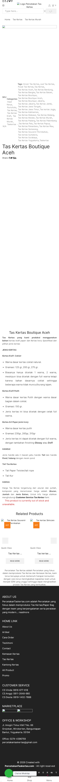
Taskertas (11, 124)
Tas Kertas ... (15, 553)
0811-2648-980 (21, 693)
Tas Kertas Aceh (25, 89)
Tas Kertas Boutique (27, 95)
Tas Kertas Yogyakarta (28, 140)
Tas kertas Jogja (47, 109)
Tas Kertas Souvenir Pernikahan (33, 132)
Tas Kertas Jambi (44, 104)
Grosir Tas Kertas (31, 84)
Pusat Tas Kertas (26, 87)
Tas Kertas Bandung (43, 89)
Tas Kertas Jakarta (26, 104)
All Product (8, 670)
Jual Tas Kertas (47, 84)
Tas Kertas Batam (44, 92)
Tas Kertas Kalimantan (28, 112)
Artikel (5, 632)
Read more (15, 561)
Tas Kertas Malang (45, 115)
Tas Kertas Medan (26, 118)
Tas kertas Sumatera (27, 135)
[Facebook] (5, 1)
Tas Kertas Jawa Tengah (29, 106)
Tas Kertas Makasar (27, 115)
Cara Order (8, 637)
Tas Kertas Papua (42, 123)
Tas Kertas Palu (26, 123)
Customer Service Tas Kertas (30, 497)
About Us (7, 626)
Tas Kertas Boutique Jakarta (31, 101)
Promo (5, 675)
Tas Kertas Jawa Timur (28, 109)
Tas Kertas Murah (33, 19)
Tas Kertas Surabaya (27, 137)
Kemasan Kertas (11, 654)
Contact (6, 648)
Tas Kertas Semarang (28, 129)
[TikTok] (8, 1)
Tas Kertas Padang (26, 120)
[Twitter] (10, 1)
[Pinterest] (12, 1)
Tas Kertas (17, 19)
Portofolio (11, 107)
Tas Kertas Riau (46, 126)
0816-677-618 (20, 690)
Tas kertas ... (44, 553)
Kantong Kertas (10, 664)
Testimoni (7, 643)
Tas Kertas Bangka (26, 92)
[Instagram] (3, 1)
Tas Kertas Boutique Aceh (30, 98)
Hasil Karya (9, 103)
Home (7, 19)
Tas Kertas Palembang (46, 120)
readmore (24, 612)
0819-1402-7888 (22, 697)
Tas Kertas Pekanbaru (28, 126)
